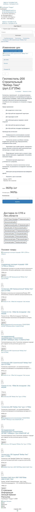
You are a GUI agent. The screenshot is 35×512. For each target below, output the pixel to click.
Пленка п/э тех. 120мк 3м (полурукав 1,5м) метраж (15, 312)
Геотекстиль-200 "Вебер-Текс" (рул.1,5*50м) (16, 407)
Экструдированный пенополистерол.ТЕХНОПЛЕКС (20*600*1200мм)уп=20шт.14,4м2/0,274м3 (15, 338)
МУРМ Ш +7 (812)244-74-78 (10, 4)
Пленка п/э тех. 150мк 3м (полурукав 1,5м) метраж (15, 386)
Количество (5, 195)
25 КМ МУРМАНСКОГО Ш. (9, 12)
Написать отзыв (27, 91)
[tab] (17, 59)
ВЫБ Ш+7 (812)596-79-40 (10, 2)
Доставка (6, 59)
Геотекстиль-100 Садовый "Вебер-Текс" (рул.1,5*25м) (14, 455)
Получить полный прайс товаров (13, 51)
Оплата (6, 63)
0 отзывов (18, 91)
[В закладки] (3, 74)
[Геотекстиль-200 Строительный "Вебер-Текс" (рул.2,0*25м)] (17, 54)
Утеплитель (18, 38)
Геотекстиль (26, 38)
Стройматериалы (8, 38)
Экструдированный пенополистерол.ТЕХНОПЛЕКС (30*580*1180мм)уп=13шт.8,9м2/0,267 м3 (15, 431)
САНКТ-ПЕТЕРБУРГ (7, 1)
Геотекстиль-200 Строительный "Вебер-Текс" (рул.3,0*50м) (16, 363)
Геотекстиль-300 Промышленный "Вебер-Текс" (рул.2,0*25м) (17, 289)
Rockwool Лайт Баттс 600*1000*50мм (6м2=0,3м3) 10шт (13, 478)
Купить (17, 202)
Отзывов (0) (7, 69)
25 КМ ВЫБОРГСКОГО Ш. (9, 10)
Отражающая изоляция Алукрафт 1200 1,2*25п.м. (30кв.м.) (14, 265)
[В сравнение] (6, 74)
